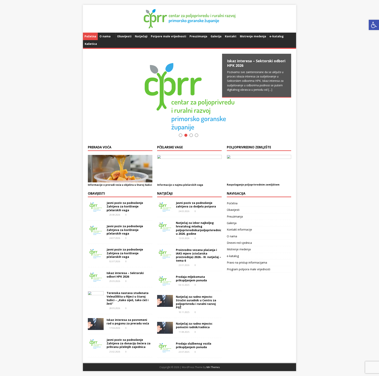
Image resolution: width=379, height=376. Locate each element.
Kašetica (91, 44)
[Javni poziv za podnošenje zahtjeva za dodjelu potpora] (165, 211)
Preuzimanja (198, 36)
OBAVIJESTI (96, 193)
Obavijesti (124, 36)
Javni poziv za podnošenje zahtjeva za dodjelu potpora (196, 204)
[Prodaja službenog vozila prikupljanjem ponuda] (165, 351)
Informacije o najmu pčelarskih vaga (180, 185)
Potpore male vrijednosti (168, 36)
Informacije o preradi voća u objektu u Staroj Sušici (120, 185)
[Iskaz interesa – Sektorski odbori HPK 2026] (189, 97)
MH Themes (213, 367)
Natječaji (141, 36)
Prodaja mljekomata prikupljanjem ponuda (191, 278)
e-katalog (276, 36)
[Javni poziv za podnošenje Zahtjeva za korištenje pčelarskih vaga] (96, 211)
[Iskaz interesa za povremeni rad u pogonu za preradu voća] (96, 328)
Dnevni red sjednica (239, 243)
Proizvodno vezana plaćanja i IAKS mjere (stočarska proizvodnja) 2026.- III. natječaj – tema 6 (198, 255)
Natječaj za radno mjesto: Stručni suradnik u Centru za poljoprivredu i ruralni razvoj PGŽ (196, 302)
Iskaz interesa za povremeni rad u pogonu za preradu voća (128, 321)
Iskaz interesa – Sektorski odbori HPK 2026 (125, 274)
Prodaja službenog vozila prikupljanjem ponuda (193, 345)
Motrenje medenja (253, 36)
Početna (90, 36)
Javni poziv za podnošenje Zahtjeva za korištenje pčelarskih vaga (125, 206)
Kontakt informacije (239, 229)
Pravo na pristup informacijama (247, 262)
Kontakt (230, 36)
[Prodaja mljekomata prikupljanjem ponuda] (165, 284)
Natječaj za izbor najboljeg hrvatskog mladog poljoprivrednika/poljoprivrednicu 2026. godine (198, 228)
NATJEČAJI (165, 193)
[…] (270, 89)
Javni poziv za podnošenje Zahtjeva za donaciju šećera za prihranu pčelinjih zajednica (128, 343)
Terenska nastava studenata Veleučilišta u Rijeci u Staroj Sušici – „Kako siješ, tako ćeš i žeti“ (127, 298)
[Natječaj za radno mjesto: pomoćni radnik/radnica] (165, 331)
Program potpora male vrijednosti (248, 269)
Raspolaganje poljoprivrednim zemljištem (253, 184)
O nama (105, 36)
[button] (374, 25)
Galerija (216, 36)
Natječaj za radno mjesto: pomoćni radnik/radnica (194, 325)
